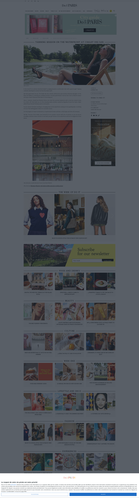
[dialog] (69, 485)
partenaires (13, 484)
